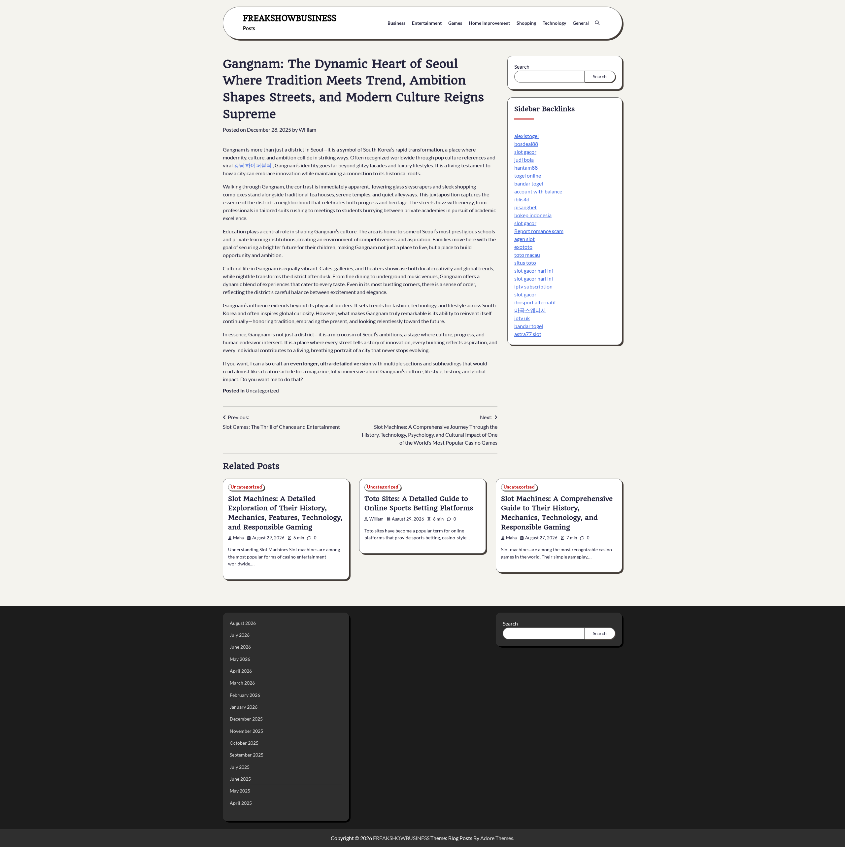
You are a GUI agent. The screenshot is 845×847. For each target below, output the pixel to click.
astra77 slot (527, 334)
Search (521, 66)
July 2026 (240, 635)
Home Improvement (489, 23)
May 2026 (240, 659)
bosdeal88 (526, 144)
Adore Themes (496, 838)
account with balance (538, 191)
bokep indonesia (533, 215)
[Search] (597, 23)
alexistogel (526, 136)
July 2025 (240, 767)
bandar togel (528, 183)
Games (455, 23)
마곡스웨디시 (530, 310)
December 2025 (246, 719)
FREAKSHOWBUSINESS (289, 18)
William (307, 129)
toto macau (527, 255)
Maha (238, 537)
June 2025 (240, 779)
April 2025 (241, 803)
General (581, 23)
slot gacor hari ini (533, 270)
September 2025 (246, 755)
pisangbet (525, 207)
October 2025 (244, 743)
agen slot (524, 239)
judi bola (524, 159)
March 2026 (242, 683)
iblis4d (521, 199)
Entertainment (427, 23)
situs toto (525, 262)
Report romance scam (538, 231)
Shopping (526, 23)
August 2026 (243, 623)
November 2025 (246, 731)
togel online (527, 175)
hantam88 (526, 167)
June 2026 (240, 647)
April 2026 (241, 671)
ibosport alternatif (535, 302)
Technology (554, 23)
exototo (523, 247)
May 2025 (240, 791)
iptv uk (522, 318)
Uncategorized (262, 390)
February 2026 (245, 695)
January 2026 (243, 707)
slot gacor (525, 152)
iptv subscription (533, 286)
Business (396, 23)
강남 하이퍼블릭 (253, 165)
